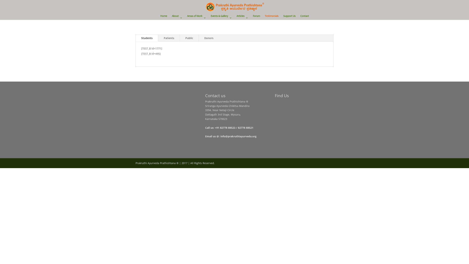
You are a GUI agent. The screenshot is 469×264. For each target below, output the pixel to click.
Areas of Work (194, 16)
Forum (256, 16)
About (175, 16)
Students (147, 38)
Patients (169, 38)
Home (163, 16)
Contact (304, 16)
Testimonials (271, 16)
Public (189, 38)
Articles (240, 16)
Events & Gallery (219, 16)
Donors (208, 38)
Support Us (289, 16)
